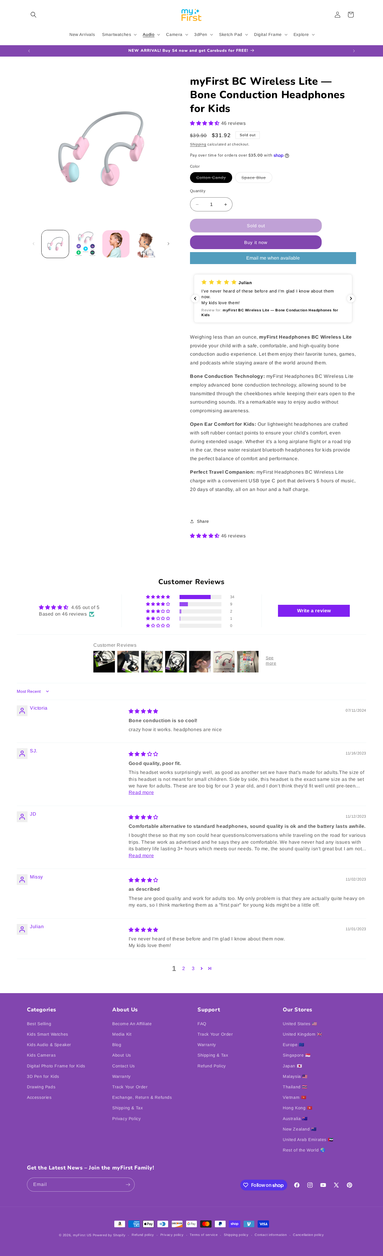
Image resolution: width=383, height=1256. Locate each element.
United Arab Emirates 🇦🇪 (308, 1139)
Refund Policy (211, 1065)
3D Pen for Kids (43, 1076)
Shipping (198, 144)
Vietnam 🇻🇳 (294, 1097)
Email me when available (273, 257)
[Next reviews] (351, 298)
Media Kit (121, 1034)
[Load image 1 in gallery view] (55, 243)
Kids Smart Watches (47, 1034)
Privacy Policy (126, 1118)
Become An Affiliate (132, 1023)
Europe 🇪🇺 (293, 1044)
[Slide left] (33, 243)
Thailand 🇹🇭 (295, 1086)
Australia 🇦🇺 (295, 1118)
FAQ (201, 1023)
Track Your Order (130, 1086)
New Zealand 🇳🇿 (300, 1129)
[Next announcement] (354, 51)
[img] (143, 711)
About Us (121, 1055)
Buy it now (256, 242)
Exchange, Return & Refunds (142, 1097)
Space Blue (256, 179)
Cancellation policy (308, 1235)
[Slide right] (168, 243)
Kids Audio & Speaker (49, 1044)
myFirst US (82, 1235)
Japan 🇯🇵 (292, 1065)
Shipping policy (236, 1235)
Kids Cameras (41, 1055)
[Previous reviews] (195, 298)
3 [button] (193, 968)
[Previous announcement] (29, 51)
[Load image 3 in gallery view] (85, 243)
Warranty (121, 1076)
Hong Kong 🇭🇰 (297, 1107)
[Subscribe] (127, 1185)
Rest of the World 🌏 (304, 1150)
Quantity (198, 191)
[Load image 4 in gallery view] (116, 243)
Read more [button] (141, 792)
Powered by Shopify (109, 1235)
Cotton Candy (214, 179)
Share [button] (203, 521)
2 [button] (183, 968)
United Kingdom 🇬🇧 (302, 1034)
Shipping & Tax (127, 1107)
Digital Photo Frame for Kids (56, 1065)
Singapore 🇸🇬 (297, 1055)
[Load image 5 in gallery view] (146, 243)
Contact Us (123, 1065)
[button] (33, 14)
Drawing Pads (41, 1086)
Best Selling (39, 1023)
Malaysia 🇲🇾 (295, 1076)
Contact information (271, 1235)
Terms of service (204, 1235)
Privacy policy (172, 1235)
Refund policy (143, 1235)
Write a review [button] (314, 610)
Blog (116, 1044)
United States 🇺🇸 (300, 1023)
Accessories (39, 1097)
